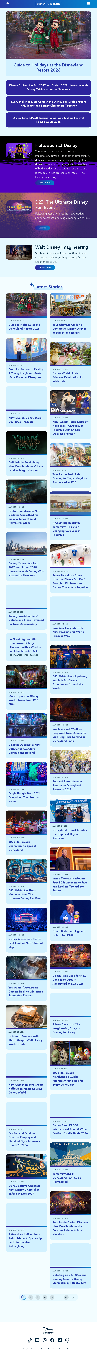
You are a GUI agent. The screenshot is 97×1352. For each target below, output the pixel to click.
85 (66, 1297)
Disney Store (52, 1349)
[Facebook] (52, 1340)
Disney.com (70, 1349)
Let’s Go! (42, 228)
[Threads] (67, 1340)
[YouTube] (37, 1340)
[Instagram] (44, 1340)
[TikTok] (29, 1340)
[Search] (8, 3)
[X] (59, 1340)
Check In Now (45, 183)
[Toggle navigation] (88, 3)
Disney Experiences (29, 1349)
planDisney (41, 1349)
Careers (61, 1349)
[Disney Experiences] (48, 1331)
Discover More (45, 267)
